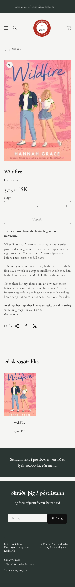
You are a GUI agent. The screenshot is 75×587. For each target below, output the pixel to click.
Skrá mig (57, 518)
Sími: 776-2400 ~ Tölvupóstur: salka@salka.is (19, 562)
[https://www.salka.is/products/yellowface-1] (26, 326)
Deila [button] (8, 326)
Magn (7, 198)
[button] (6, 28)
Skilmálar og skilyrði (15, 570)
